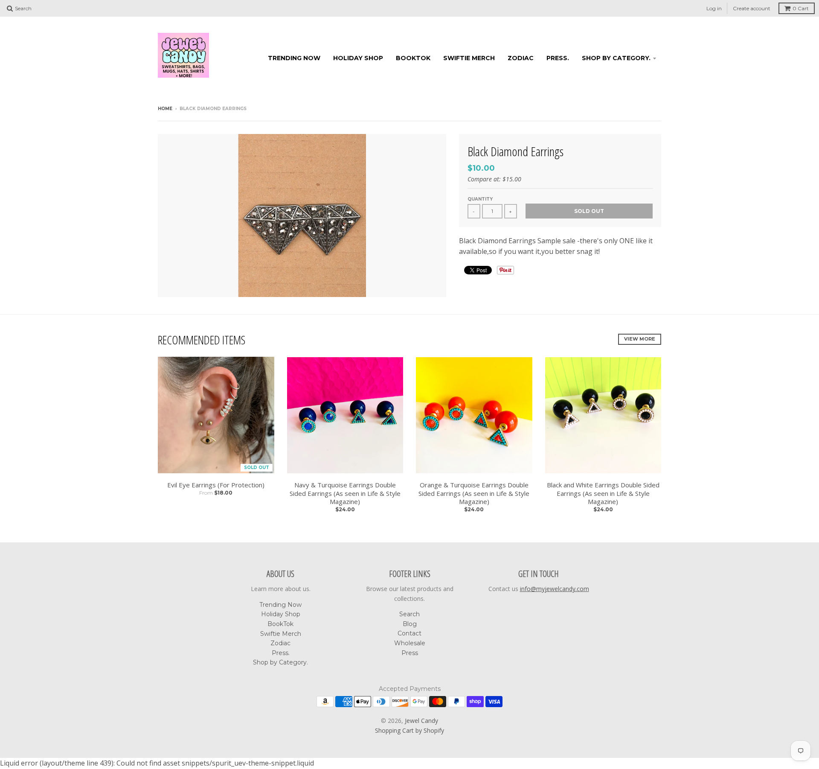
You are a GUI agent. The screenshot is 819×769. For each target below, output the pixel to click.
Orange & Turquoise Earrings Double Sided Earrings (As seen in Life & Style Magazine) (473, 493)
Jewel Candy (421, 721)
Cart (801, 8)
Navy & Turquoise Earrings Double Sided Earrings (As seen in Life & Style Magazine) (345, 493)
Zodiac (521, 58)
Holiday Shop (358, 58)
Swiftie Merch (469, 58)
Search (409, 614)
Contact (409, 633)
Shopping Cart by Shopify (409, 730)
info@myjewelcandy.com (554, 589)
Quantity (480, 199)
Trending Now (294, 58)
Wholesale (409, 643)
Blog (410, 624)
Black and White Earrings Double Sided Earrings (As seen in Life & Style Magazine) (603, 493)
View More (639, 339)
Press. (557, 58)
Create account (751, 8)
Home (165, 108)
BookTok (413, 58)
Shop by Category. (616, 58)
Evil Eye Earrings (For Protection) (215, 485)
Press (409, 653)
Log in (714, 8)
